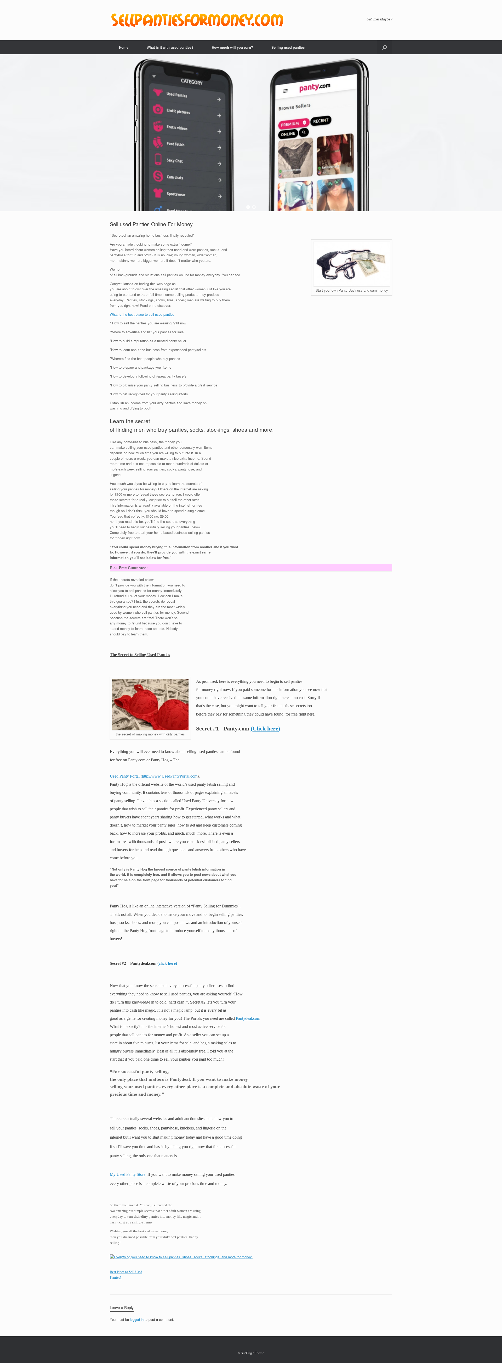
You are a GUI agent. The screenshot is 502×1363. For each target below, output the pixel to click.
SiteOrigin (247, 1353)
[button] (384, 47)
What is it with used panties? (170, 47)
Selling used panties (288, 47)
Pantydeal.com (248, 1018)
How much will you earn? (232, 47)
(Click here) (265, 728)
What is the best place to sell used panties (142, 314)
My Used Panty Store (127, 1174)
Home (123, 47)
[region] (251, 132)
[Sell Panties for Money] (198, 20)
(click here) (167, 963)
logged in (137, 1319)
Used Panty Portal (125, 776)
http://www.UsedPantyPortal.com (169, 776)
